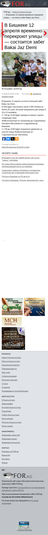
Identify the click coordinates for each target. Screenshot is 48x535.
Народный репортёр (10, 365)
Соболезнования (9, 376)
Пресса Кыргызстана (11, 361)
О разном (6, 387)
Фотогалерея (7, 419)
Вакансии (6, 455)
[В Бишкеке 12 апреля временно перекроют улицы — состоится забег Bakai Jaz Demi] (24, 69)
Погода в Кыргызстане (11, 422)
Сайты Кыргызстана (10, 415)
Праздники (6, 411)
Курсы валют (7, 426)
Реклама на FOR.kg (10, 452)
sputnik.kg (36, 94)
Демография (7, 404)
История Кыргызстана (11, 408)
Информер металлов (11, 443)
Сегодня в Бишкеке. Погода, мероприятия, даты (23, 180)
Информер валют (9, 439)
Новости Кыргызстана (21, 12)
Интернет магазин (9, 380)
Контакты (6, 459)
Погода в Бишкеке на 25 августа (16, 177)
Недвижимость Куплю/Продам (15, 391)
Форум (4, 463)
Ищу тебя (6, 373)
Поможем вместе (9, 369)
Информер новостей (11, 435)
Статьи (5, 384)
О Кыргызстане (8, 400)
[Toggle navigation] (44, 4)
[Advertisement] (24, 208)
